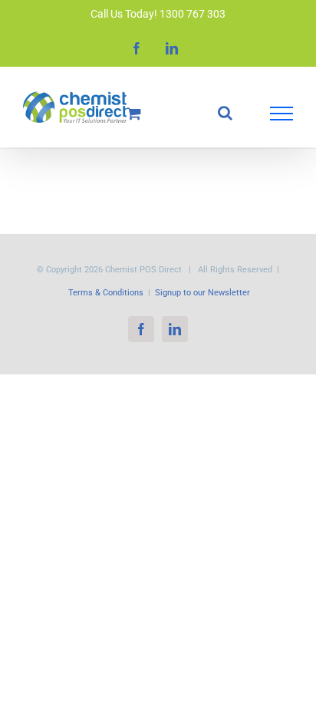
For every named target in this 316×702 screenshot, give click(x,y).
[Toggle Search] (225, 112)
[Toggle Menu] (281, 113)
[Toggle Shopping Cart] (134, 113)
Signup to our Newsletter (202, 293)
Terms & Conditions (105, 293)
